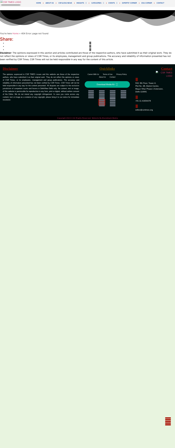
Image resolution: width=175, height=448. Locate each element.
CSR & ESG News (65, 3)
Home (38, 3)
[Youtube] (123, 94)
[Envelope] (112, 102)
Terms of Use (108, 74)
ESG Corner (147, 3)
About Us (50, 3)
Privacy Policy (121, 74)
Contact (160, 3)
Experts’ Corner (129, 3)
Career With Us (93, 74)
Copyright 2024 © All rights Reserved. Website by (87, 118)
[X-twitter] (112, 94)
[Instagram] (101, 102)
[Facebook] (101, 94)
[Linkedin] (91, 94)
